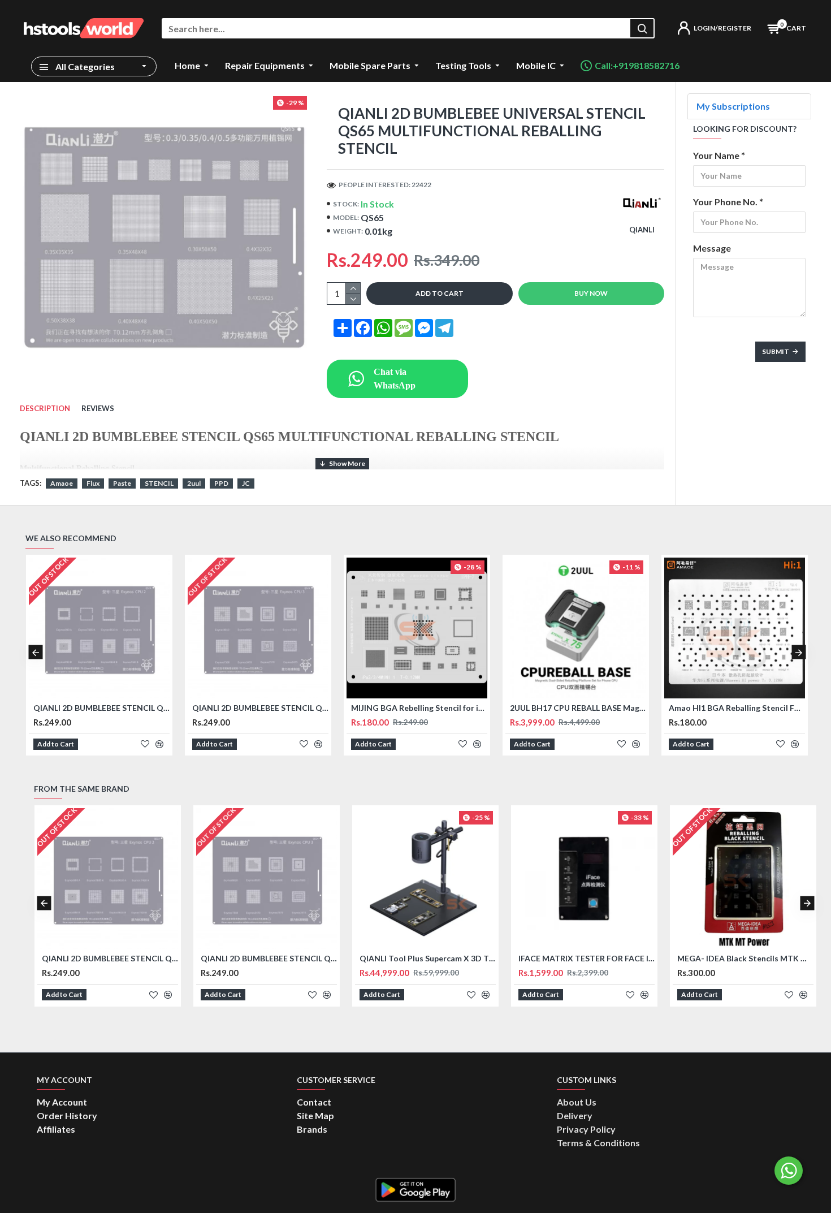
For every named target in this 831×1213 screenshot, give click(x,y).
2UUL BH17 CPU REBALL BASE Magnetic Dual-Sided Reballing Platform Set (578, 708)
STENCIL (159, 483)
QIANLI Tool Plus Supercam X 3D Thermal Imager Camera (428, 958)
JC (246, 483)
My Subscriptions (733, 106)
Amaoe (61, 483)
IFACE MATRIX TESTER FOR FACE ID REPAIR (586, 958)
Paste (122, 483)
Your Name (716, 155)
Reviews (97, 408)
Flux (92, 483)
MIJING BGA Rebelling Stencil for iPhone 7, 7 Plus (419, 708)
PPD (221, 483)
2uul (194, 483)
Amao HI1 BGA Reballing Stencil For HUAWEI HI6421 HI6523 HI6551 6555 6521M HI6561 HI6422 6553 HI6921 (737, 708)
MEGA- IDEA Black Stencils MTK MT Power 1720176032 (745, 958)
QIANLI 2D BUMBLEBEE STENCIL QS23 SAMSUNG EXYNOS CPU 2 (101, 708)
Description (45, 408)
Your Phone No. (725, 201)
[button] (35, 652)
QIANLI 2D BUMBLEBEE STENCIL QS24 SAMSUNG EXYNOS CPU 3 (260, 708)
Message (712, 248)
